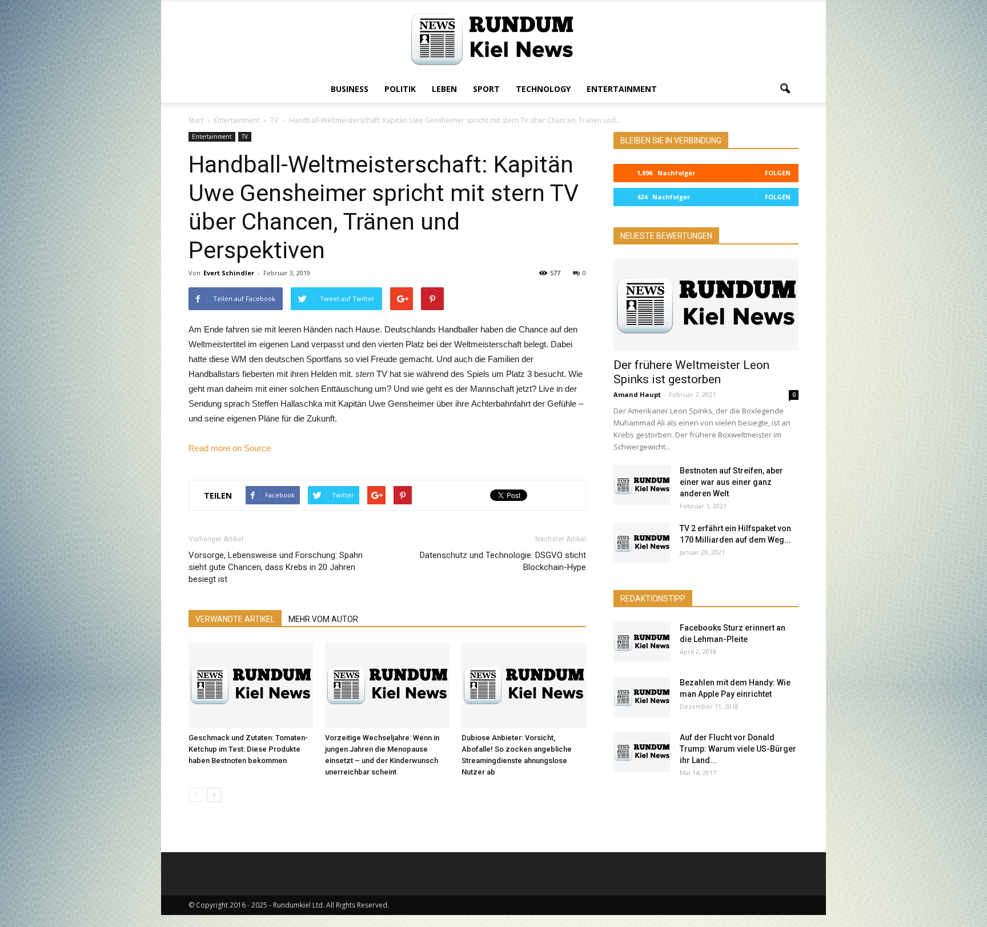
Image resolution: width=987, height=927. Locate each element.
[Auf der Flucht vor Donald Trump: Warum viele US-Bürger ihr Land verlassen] (642, 752)
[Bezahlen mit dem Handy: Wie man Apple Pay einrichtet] (642, 697)
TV (245, 137)
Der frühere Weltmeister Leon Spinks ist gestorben (691, 372)
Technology (543, 88)
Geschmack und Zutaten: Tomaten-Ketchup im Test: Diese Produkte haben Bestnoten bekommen (248, 749)
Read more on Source (229, 448)
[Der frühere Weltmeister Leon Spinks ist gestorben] (706, 305)
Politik (400, 88)
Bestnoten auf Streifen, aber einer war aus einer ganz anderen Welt (731, 482)
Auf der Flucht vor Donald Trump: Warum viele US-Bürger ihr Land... (738, 749)
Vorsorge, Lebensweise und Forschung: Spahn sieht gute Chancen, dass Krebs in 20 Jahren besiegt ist (275, 567)
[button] (785, 89)
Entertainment (622, 88)
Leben (444, 88)
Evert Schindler (228, 272)
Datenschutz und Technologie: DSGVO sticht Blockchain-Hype (503, 561)
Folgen (778, 172)
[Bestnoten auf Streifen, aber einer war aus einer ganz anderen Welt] (642, 485)
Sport (486, 88)
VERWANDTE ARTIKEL (235, 619)
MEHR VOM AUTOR (323, 619)
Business (349, 88)
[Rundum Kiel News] (493, 39)
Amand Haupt (637, 394)
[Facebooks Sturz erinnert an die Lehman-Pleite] (642, 642)
